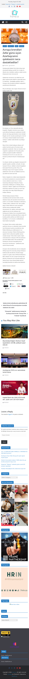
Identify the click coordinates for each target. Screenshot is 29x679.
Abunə (4, 442)
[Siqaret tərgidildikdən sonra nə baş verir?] (21, 519)
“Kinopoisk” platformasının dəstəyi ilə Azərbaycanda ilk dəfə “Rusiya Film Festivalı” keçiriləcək (15, 313)
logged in (10, 414)
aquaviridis (12, 65)
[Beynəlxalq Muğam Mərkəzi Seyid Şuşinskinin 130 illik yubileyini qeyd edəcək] (14, 325)
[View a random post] (26, 22)
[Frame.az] (3, 22)
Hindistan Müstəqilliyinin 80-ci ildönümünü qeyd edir (13, 468)
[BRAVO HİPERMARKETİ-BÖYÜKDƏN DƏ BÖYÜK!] (21, 505)
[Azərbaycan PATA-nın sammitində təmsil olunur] (14, 354)
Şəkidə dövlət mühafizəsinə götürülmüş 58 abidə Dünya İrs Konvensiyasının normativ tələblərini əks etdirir (15, 305)
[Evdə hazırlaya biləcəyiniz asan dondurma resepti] (7, 505)
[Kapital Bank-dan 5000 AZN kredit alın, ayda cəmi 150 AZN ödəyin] (14, 381)
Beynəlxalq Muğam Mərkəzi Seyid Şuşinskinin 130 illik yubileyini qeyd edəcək (14, 343)
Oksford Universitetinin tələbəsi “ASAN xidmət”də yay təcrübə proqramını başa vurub (16, 4)
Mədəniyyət (10, 46)
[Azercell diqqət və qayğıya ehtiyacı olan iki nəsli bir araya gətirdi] (7, 491)
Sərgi (16, 46)
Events (4, 46)
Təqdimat (22, 46)
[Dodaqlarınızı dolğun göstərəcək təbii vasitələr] (21, 491)
